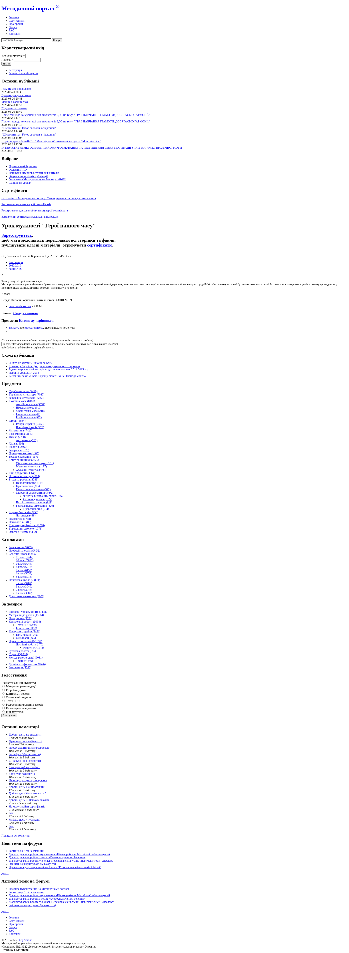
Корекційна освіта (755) (23, 512)
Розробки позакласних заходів (24, 704)
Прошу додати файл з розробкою (29, 747)
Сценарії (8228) (18, 654)
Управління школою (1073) (25, 528)
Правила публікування (23, 166)
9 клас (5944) (24, 563)
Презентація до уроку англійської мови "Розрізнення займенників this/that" (55, 867)
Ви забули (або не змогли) (25, 754)
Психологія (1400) (20, 522)
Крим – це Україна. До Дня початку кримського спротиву (44, 366)
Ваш (11, 813)
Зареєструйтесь (16, 235)
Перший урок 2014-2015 (24, 372)
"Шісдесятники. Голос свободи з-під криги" (28, 128)
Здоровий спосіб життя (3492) (34, 492)
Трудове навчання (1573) (24, 456)
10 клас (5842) (24, 560)
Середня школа (25, 313)
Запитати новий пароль (23, 73)
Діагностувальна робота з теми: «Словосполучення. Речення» (47, 857)
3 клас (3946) (24, 586)
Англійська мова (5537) (30, 404)
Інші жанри (16, 262)
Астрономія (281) (26, 440)
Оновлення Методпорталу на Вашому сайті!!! (37, 179)
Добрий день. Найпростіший (27, 786)
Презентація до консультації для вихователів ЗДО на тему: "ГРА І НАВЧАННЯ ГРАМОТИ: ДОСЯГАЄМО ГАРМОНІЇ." (75, 114)
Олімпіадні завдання (18, 697)
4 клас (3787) (24, 583)
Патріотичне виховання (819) (34, 502)
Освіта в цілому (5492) (23, 531)
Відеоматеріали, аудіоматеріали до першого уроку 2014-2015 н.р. (49, 369)
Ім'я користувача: (13, 55)
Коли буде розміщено (22, 773)
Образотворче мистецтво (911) (35, 463)
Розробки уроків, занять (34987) (28, 611)
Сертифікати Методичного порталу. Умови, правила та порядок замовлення (48, 198)
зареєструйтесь (34, 327)
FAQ (12, 30)
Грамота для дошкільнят (16, 88)
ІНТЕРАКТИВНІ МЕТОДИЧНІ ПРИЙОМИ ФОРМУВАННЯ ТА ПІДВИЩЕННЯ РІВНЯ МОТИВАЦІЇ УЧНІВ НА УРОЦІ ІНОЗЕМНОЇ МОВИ (91, 147)
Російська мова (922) (29, 417)
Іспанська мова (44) (28, 414)
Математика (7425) (20, 430)
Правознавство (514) (36, 508)
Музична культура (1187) (31, 466)
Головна (14, 17)
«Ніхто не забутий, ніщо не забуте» (30, 362)
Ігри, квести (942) (27, 634)
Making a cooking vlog (14, 101)
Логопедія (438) (25, 515)
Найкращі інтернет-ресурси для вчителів (34, 172)
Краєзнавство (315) (28, 486)
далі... (5, 873)
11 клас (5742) (24, 557)
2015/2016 (15, 265)
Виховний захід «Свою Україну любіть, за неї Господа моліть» (47, 375)
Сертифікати (17, 20)
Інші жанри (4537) (20, 667)
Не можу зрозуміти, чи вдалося (28, 780)
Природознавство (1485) (24, 453)
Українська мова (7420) (23, 391)
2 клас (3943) (24, 589)
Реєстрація (15, 70)
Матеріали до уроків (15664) (26, 615)
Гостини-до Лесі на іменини (26, 850)
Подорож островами (14, 108)
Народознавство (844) (29, 482)
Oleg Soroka (25, 940)
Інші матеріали (14, 711)
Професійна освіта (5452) (24, 550)
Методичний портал (30, 8)
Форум (13, 27)
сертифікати (99, 245)
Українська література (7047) (26, 394)
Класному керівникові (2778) (27, 525)
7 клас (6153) (24, 570)
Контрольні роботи (17, 693)
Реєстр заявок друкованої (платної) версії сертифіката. (35, 210)
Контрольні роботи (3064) (25, 621)
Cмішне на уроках (20, 182)
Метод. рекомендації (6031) (26, 657)
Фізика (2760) (17, 437)
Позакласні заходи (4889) (24, 476)
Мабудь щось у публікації (24, 819)
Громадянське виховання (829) (35, 505)
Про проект (16, 23)
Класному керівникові (36, 320)
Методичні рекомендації (20, 686)
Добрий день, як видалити (25, 734)
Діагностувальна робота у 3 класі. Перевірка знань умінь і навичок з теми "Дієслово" (62, 860)
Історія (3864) (17, 420)
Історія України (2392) (29, 423)
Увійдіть (14, 327)
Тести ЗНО (12, 700)
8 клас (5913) (24, 566)
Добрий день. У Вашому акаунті (29, 799)
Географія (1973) (19, 450)
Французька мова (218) (30, 410)
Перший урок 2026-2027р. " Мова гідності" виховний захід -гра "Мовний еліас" (51, 141)
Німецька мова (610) (28, 407)
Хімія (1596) (16, 443)
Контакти (15, 33)
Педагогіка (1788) (20, 518)
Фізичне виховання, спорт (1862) (43, 495)
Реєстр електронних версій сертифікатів (26, 204)
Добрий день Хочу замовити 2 (27, 793)
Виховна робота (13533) (23, 479)
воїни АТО (15, 268)
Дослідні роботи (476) (29, 644)
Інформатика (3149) (21, 433)
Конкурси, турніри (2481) (24, 631)
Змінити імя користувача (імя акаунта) (32, 863)
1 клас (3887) (24, 593)
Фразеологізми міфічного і (25, 741)
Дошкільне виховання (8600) (26, 596)
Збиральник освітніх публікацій (28, 176)
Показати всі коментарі (15, 835)
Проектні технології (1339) (25, 641)
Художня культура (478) (30, 469)
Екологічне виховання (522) (33, 489)
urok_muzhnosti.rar (20, 306)
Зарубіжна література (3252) (26, 397)
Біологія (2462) (18, 446)
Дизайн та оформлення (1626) (27, 664)
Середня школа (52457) (23, 553)
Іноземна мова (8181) (22, 401)
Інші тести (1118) (26, 628)
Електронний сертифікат (24, 767)
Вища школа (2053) (21, 547)
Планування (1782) (20, 618)
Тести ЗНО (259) (26, 624)
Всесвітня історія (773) (30, 427)
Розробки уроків (15, 690)
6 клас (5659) (24, 573)
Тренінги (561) (25, 660)
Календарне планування (20, 708)
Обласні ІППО (18, 169)
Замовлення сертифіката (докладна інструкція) (30, 216)
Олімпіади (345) (26, 637)
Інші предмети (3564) (22, 473)
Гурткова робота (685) (22, 651)
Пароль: (7, 59)
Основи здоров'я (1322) (37, 499)
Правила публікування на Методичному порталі (39, 888)
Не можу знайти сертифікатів (27, 806)
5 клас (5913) (24, 576)
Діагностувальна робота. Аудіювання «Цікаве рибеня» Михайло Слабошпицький (59, 854)
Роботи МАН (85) (34, 647)
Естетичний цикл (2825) (24, 459)
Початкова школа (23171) (24, 580)
